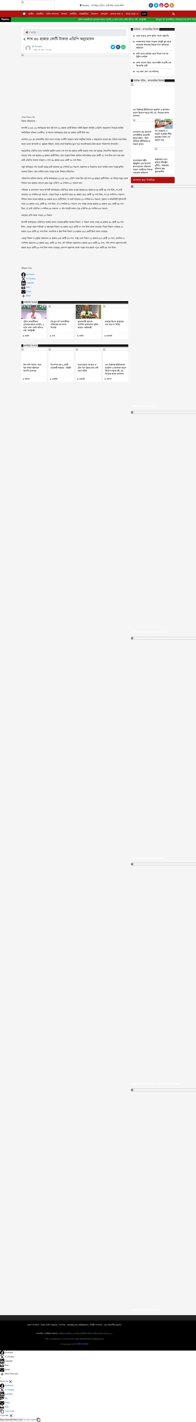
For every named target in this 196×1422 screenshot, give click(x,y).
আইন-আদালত (52, 13)
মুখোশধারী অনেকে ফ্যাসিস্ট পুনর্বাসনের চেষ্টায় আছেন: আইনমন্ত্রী (88, 324)
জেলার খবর (115, 13)
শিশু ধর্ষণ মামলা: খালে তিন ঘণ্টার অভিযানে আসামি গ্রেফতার (32, 367)
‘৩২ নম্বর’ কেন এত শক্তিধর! (147, 71)
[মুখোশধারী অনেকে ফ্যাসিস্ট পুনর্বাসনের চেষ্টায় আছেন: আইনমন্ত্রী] (88, 312)
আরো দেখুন (131, 13)
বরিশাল (27, 379)
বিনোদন (94, 13)
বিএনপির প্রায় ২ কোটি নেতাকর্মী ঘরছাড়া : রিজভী (61, 366)
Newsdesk (38, 46)
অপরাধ (64, 13)
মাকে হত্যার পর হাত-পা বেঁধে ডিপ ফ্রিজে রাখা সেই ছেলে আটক (88, 367)
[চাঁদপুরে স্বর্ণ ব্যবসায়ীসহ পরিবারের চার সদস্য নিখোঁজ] (61, 312)
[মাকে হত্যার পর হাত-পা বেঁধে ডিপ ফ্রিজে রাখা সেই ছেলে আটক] (88, 355)
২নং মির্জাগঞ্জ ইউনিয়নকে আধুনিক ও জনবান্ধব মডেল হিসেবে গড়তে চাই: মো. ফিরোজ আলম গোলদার (115, 369)
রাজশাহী (109, 336)
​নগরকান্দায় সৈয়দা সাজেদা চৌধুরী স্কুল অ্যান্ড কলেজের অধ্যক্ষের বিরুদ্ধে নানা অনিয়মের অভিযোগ (153, 44)
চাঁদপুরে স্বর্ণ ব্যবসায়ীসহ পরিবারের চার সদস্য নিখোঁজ (166, 19)
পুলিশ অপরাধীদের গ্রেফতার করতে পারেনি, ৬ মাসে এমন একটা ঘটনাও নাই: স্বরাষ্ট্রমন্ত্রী (102, 19)
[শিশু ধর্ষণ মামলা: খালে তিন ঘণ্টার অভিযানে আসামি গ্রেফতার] (34, 355)
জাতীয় (31, 13)
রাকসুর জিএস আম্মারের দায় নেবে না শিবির (114, 323)
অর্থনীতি (73, 13)
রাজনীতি (39, 13)
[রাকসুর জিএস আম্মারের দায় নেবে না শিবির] (115, 312)
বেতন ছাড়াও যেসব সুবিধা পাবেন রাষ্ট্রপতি (152, 35)
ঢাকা (53, 336)
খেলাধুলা (104, 13)
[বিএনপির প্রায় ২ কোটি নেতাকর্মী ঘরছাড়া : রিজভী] (61, 355)
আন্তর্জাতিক (83, 13)
